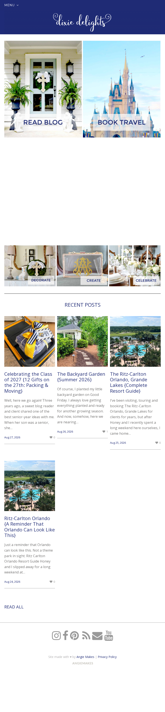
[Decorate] (30, 265)
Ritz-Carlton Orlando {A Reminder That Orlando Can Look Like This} (29, 526)
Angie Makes (85, 657)
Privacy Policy (107, 657)
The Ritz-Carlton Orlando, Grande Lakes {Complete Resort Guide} (128, 382)
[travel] (121, 89)
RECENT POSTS (83, 304)
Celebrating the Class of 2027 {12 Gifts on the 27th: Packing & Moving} (28, 382)
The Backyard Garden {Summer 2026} (81, 377)
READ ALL (14, 607)
